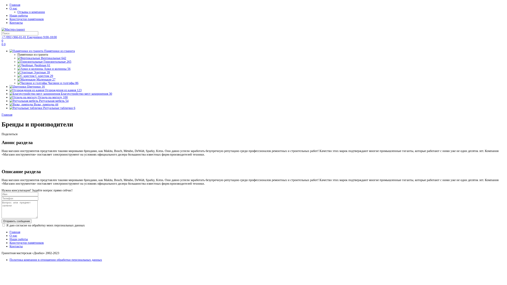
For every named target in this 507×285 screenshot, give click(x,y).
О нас (13, 8)
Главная (15, 5)
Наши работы (19, 15)
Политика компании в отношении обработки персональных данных (56, 259)
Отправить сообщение (16, 221)
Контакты (16, 22)
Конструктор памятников (27, 19)
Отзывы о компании (31, 12)
